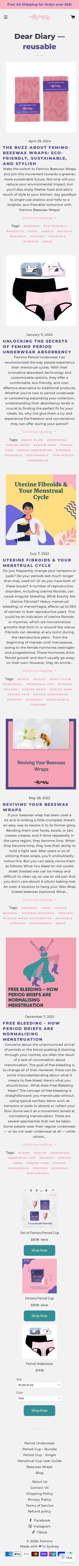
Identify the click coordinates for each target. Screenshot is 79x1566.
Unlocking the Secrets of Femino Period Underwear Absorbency (37, 346)
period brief (18, 445)
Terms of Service (39, 1505)
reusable (57, 236)
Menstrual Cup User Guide (39, 1461)
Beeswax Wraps (39, 1467)
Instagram (42, 1526)
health (39, 679)
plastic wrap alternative (27, 918)
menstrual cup (40, 684)
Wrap (48, 241)
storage (31, 241)
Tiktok (41, 1532)
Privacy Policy (39, 1499)
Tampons (38, 704)
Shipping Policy (39, 1494)
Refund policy (39, 1511)
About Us (39, 1482)
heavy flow (32, 440)
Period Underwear (39, 1443)
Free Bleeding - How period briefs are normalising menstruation (31, 1031)
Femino (46, 1541)
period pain (18, 694)
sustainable (37, 455)
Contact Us (39, 1488)
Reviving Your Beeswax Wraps (36, 807)
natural (65, 684)
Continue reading (38, 218)
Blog (40, 1473)
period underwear (34, 450)
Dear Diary (34, 36)
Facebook (41, 1520)
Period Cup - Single (39, 1455)
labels (47, 231)
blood (23, 679)
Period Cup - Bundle (39, 1449)
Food (32, 231)
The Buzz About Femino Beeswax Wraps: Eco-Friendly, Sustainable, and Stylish (35, 155)
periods (63, 450)
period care (45, 445)
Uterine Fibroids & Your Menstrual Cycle (37, 563)
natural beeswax (38, 913)
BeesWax (32, 226)
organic (37, 236)
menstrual (57, 440)
